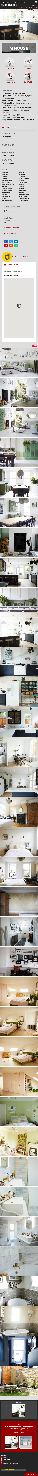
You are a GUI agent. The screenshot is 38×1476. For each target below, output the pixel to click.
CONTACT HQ (5, 1459)
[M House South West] (18, 1410)
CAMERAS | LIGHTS (20, 257)
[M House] (11, 1442)
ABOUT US (4, 1457)
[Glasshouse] (25, 1442)
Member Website (12, 228)
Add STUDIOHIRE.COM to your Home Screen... (13, 1469)
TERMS (3, 1455)
